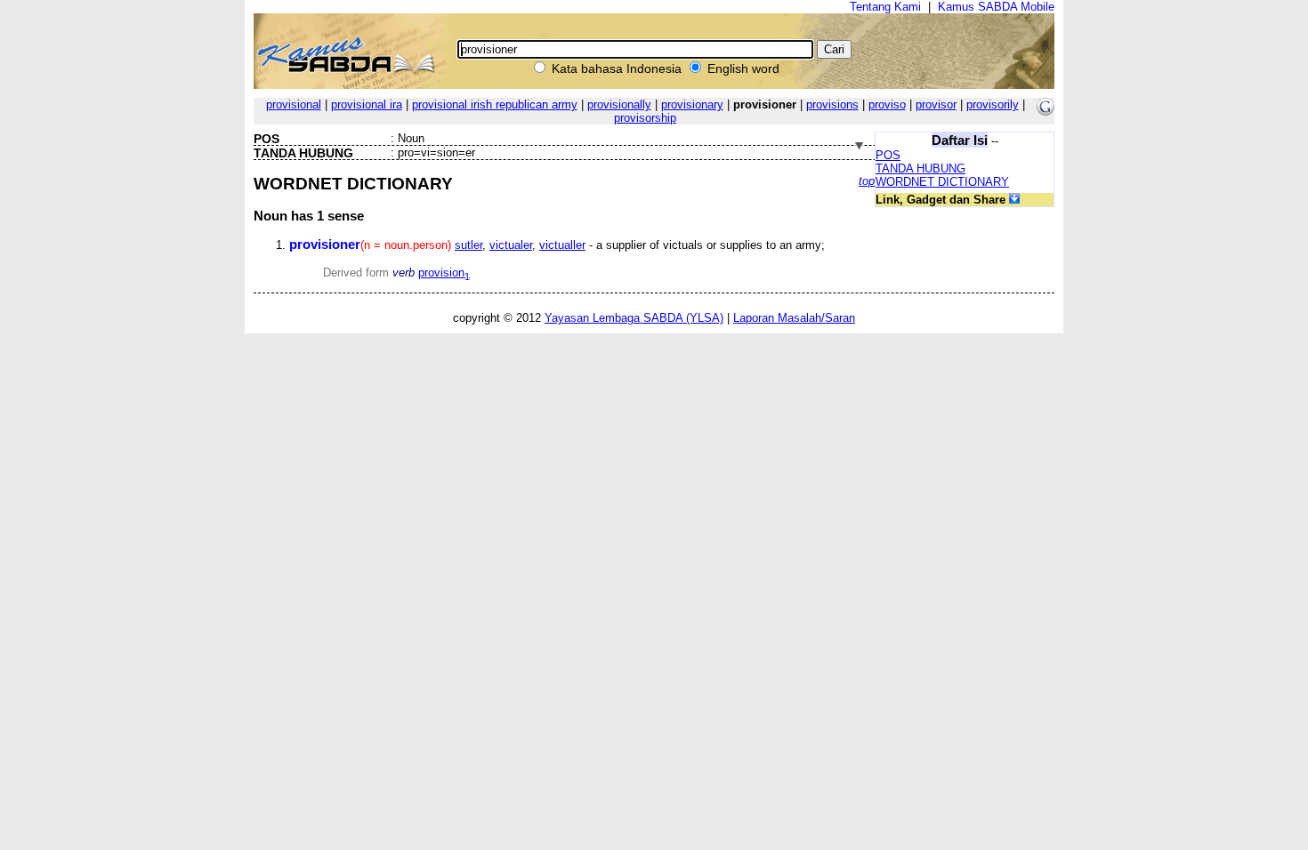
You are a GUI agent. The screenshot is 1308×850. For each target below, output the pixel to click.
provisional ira (366, 104)
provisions (832, 104)
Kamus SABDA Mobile (996, 6)
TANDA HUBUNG (920, 168)
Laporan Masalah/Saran (794, 318)
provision (444, 272)
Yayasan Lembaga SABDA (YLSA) (634, 318)
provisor (936, 104)
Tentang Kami (885, 6)
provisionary (692, 104)
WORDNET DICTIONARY (942, 181)
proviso (887, 104)
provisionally (619, 104)
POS (888, 155)
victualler (562, 245)
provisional (293, 104)
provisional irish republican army (494, 104)
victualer (510, 245)
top (867, 181)
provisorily (992, 104)
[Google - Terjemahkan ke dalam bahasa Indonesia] (1045, 111)
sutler (468, 245)
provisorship (645, 117)
